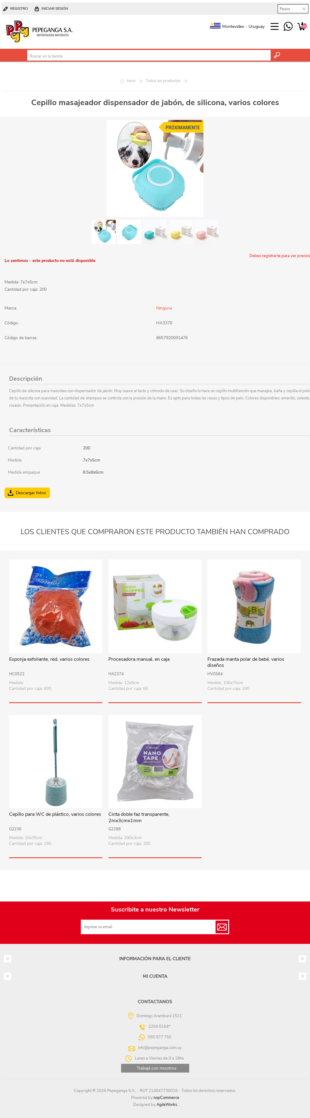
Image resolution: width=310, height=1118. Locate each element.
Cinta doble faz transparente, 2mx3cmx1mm (139, 817)
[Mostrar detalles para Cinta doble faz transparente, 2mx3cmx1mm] (155, 761)
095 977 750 (288, 26)
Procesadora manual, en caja (139, 659)
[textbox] (149, 56)
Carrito (301, 26)
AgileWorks (167, 1104)
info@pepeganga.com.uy (160, 1047)
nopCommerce (166, 1097)
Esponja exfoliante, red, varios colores (49, 659)
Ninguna (164, 308)
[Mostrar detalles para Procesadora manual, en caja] (155, 606)
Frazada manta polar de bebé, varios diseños (245, 662)
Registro (19, 8)
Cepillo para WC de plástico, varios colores (55, 814)
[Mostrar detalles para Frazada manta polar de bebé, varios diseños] (254, 606)
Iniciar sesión (54, 8)
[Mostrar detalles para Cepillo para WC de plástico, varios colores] (55, 761)
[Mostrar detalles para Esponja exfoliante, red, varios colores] (55, 606)
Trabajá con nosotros (156, 1068)
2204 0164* (159, 1026)
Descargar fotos (31, 493)
